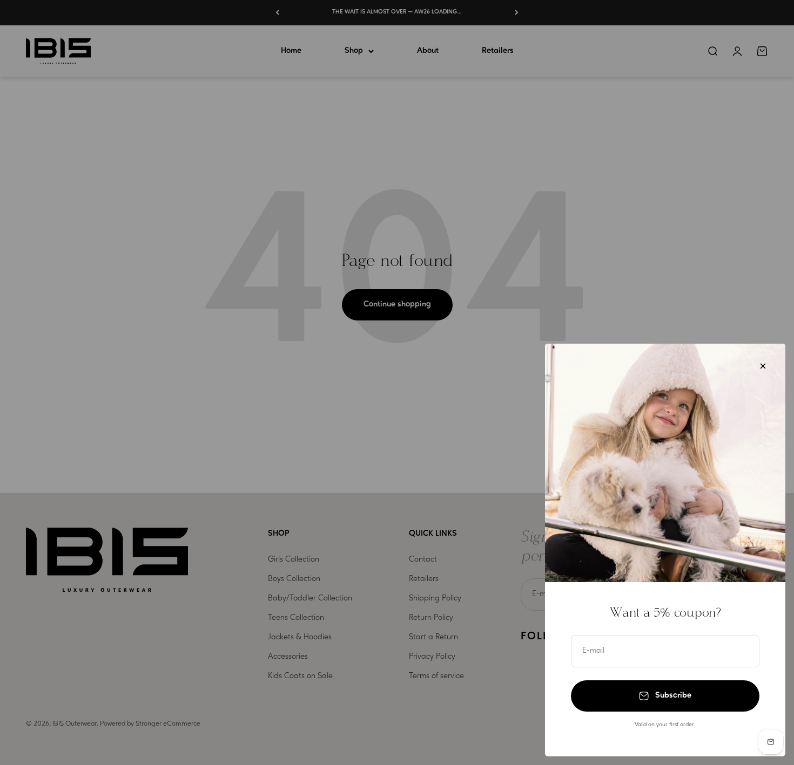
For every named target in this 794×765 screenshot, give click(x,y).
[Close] (763, 366)
